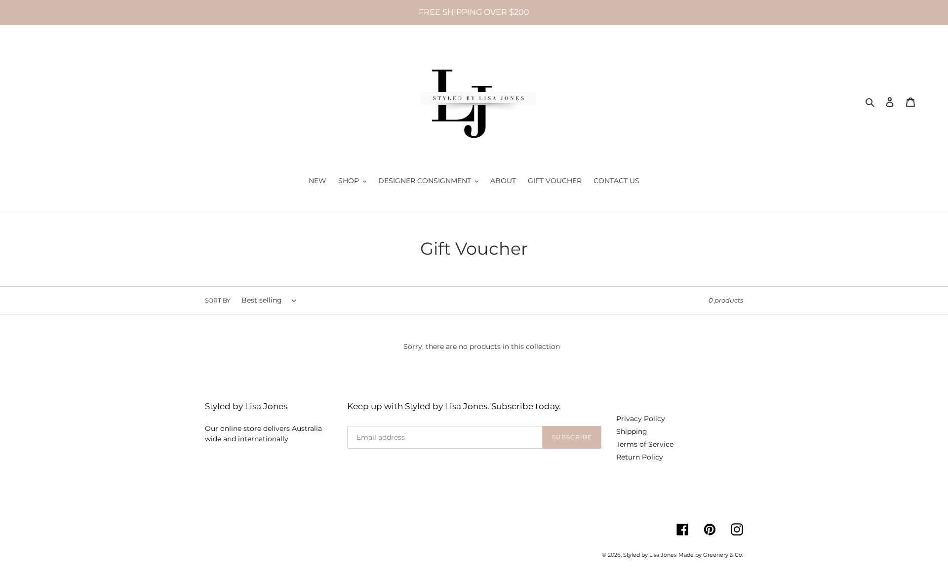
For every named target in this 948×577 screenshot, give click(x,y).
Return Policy (639, 457)
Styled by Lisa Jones (649, 554)
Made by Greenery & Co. (710, 554)
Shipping (631, 431)
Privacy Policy (640, 418)
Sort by (218, 300)
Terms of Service (644, 444)
